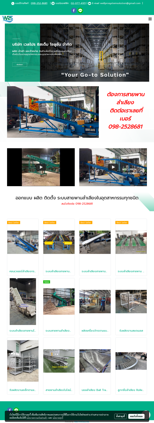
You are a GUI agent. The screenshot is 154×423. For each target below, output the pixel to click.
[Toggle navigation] (150, 19)
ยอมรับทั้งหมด (136, 416)
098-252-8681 (39, 3)
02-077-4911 (78, 3)
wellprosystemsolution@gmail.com (120, 3)
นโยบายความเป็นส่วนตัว (36, 417)
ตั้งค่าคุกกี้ (120, 416)
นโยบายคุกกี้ (58, 417)
